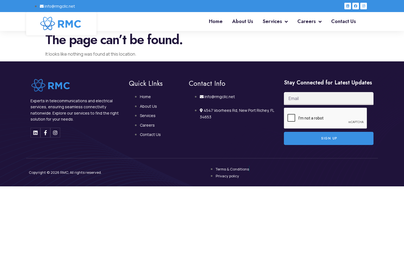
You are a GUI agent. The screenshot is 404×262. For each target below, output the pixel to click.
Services (272, 21)
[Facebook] (355, 6)
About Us (242, 21)
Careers (306, 21)
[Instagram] (363, 6)
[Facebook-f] (45, 133)
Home (216, 21)
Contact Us (343, 21)
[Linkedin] (347, 6)
